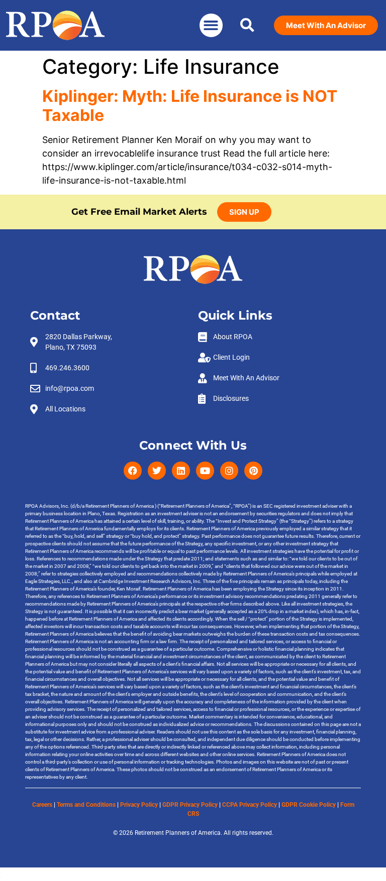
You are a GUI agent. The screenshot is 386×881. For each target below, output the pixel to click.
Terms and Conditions (86, 804)
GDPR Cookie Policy (308, 804)
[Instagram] (229, 471)
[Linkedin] (181, 471)
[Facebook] (133, 471)
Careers (42, 804)
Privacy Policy (139, 804)
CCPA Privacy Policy (249, 804)
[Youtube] (205, 471)
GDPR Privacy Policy (190, 804)
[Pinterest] (253, 471)
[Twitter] (157, 471)
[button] (211, 25)
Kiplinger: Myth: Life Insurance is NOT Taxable (189, 105)
